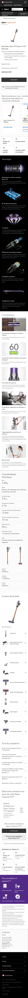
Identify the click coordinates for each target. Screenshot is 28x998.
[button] (14, 633)
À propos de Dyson (6, 966)
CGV (3, 979)
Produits (4, 956)
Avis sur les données (6, 990)
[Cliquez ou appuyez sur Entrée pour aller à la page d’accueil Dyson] (6, 10)
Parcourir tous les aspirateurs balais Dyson (14, 843)
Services (4, 961)
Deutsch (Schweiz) (8, 5)
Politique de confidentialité (11, 979)
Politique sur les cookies (6, 982)
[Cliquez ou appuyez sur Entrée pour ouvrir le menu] (2, 9)
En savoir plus (14, 830)
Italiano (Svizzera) (18, 5)
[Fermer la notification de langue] (25, 3)
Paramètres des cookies (17, 982)
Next (25, 119)
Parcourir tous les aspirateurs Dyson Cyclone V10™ (14, 837)
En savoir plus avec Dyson (8, 970)
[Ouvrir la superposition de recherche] (17, 9)
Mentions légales (5, 984)
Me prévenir (23, 14)
